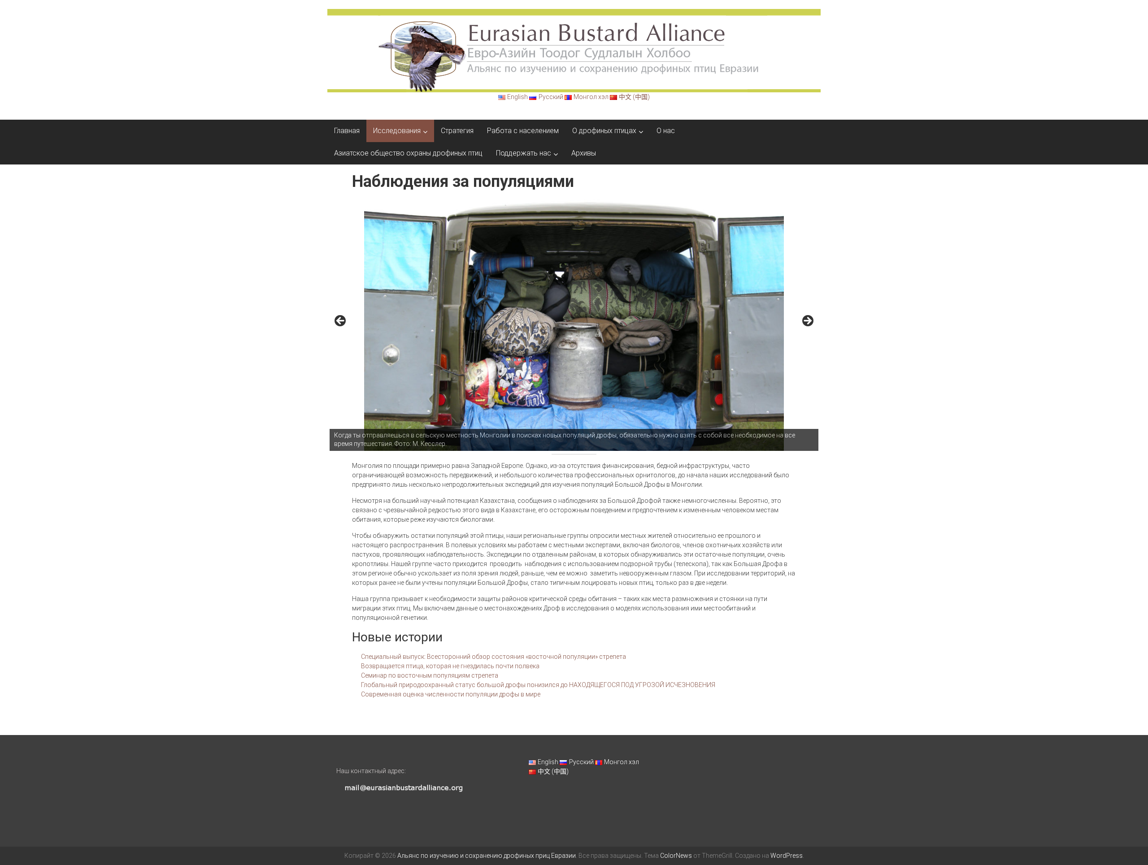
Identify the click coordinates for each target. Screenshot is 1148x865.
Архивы (583, 153)
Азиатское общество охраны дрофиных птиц (408, 153)
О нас (666, 130)
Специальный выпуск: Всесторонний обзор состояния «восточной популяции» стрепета (493, 656)
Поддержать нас (523, 153)
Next (807, 321)
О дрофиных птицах (604, 130)
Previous (341, 321)
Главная (347, 130)
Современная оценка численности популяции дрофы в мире (450, 694)
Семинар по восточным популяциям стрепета (429, 675)
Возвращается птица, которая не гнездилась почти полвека (450, 666)
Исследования (397, 130)
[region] (574, 323)
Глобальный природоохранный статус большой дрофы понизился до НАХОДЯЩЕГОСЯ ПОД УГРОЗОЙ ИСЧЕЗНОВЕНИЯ (538, 684)
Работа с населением (523, 130)
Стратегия (457, 130)
